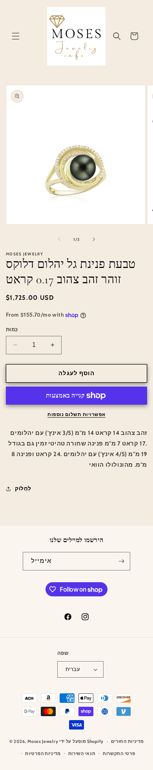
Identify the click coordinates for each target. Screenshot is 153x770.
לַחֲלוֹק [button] (23, 488)
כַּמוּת (12, 329)
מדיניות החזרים (127, 741)
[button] (15, 36)
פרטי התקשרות (119, 753)
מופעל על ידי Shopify (81, 741)
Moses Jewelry (42, 741)
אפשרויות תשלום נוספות (76, 414)
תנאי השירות (82, 753)
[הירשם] (121, 561)
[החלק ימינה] (93, 239)
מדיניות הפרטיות (43, 753)
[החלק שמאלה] (59, 239)
